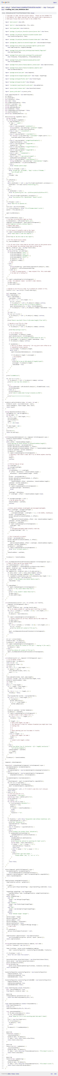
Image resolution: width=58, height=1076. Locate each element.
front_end (50, 7)
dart (3, 7)
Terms (17, 1073)
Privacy (13, 1073)
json (55, 1073)
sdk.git (8, 7)
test (3, 9)
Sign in (54, 2)
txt (52, 1073)
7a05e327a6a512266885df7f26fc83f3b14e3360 (26, 7)
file (32, 13)
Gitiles (9, 1073)
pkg (45, 7)
